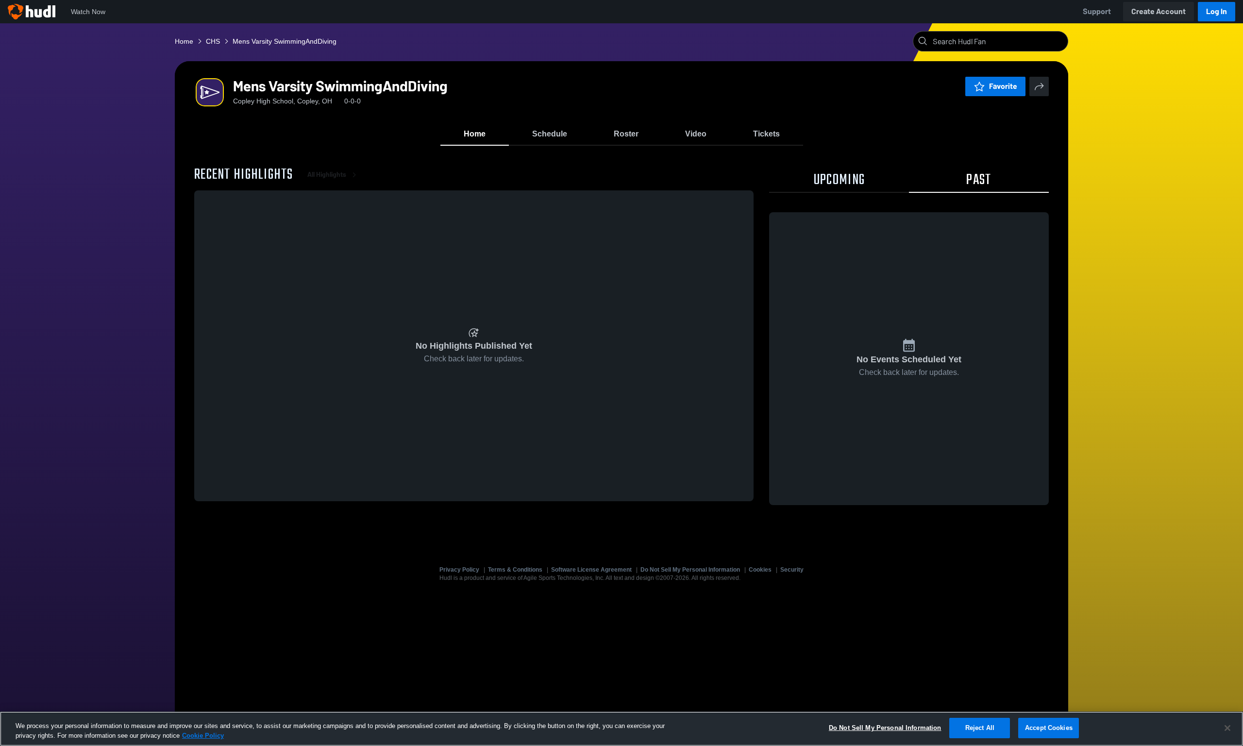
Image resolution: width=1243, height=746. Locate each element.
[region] (621, 729)
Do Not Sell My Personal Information (690, 569)
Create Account (1158, 11)
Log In (1216, 11)
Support (1097, 11)
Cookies (760, 569)
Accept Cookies (1049, 727)
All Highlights (326, 174)
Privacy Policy (459, 569)
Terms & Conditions (515, 569)
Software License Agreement (591, 569)
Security (792, 569)
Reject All (979, 727)
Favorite (1003, 86)
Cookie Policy (203, 735)
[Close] (1227, 728)
